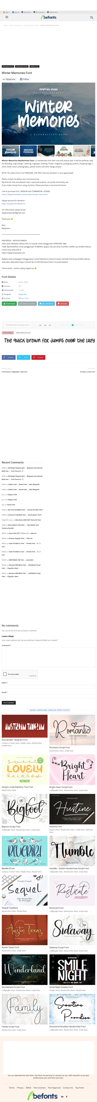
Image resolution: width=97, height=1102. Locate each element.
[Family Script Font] (25, 1009)
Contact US (68, 1088)
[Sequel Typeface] (25, 890)
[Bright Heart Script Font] (72, 769)
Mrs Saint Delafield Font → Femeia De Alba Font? (25, 510)
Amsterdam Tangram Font (15, 740)
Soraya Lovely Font (87, 372)
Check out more (28, 303)
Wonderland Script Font (13, 987)
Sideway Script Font (59, 947)
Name (5, 683)
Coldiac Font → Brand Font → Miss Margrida (23, 484)
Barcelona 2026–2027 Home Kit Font (28, 520)
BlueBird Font (8, 868)
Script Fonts (69, 751)
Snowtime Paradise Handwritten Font (67, 1026)
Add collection (47, 303)
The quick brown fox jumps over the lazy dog (49, 341)
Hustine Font (55, 826)
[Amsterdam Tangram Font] (25, 726)
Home (6, 25)
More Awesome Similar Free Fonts (50, 710)
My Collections (40, 12)
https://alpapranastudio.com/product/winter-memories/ (25, 194)
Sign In (6, 12)
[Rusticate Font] (72, 890)
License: (7, 298)
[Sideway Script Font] (72, 930)
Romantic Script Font (59, 747)
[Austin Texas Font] (25, 930)
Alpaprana (23, 294)
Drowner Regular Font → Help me (20, 538)
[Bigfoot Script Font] (25, 809)
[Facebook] (66, 1097)
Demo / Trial (23, 298)
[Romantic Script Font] (72, 730)
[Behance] (62, 1097)
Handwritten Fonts (31, 25)
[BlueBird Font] (25, 851)
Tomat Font (11, 505)
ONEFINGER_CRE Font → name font (21, 560)
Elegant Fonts (54, 829)
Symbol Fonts (7, 745)
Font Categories (16, 25)
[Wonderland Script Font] (25, 969)
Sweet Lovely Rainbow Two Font (17, 787)
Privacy (20, 1088)
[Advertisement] (48, 45)
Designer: (7, 294)
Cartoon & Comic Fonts (11, 743)
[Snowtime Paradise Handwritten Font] (72, 1009)
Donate (63, 303)
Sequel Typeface (10, 908)
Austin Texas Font (10, 947)
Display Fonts (25, 743)
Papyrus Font (12, 494)
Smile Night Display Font (61, 987)
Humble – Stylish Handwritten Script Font (69, 868)
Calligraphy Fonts (56, 790)
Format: (7, 286)
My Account (27, 12)
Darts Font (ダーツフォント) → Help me (22, 533)
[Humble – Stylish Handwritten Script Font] (72, 851)
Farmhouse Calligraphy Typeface (14, 372)
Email (5, 692)
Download (10, 303)
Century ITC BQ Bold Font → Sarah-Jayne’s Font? (25, 515)
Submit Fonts (53, 12)
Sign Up (15, 12)
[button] (92, 18)
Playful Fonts (34, 66)
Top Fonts (79, 1088)
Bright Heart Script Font (61, 787)
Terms (12, 1088)
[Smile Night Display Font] (72, 969)
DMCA (28, 1088)
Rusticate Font (56, 908)
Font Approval (54, 1088)
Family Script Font (10, 1026)
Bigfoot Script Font (11, 826)
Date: (6, 282)
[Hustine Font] (72, 809)
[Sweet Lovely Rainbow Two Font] (25, 769)
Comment (6, 645)
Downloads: (9, 290)
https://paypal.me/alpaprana (13, 203)
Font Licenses (40, 1088)
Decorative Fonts (8, 66)
